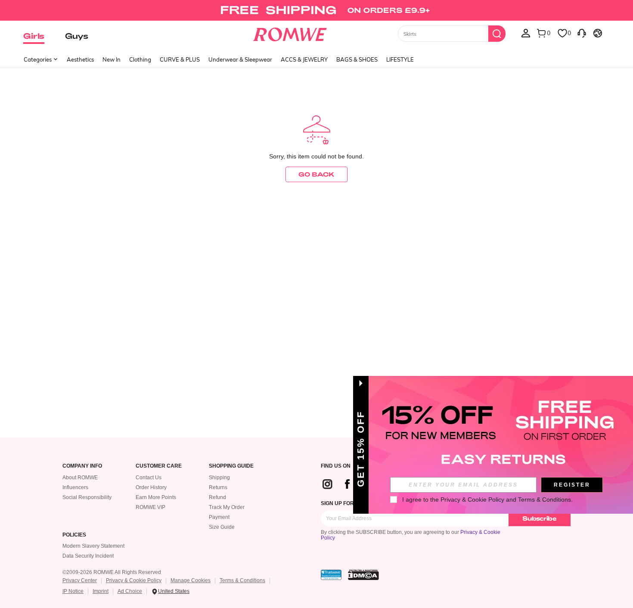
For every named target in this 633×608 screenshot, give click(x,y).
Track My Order (227, 507)
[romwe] (290, 33)
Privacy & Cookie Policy (133, 580)
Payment (219, 517)
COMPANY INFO (82, 466)
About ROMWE (80, 478)
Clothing (140, 59)
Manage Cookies (191, 580)
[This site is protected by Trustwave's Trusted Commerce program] (331, 575)
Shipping (219, 478)
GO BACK (316, 174)
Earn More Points (156, 497)
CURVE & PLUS (180, 59)
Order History (151, 487)
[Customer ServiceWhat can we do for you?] (582, 33)
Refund (217, 497)
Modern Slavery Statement (93, 546)
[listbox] (525, 33)
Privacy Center (79, 580)
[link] (316, 10)
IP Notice (73, 591)
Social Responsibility (87, 497)
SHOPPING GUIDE (231, 466)
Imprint (101, 591)
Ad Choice (130, 591)
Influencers (75, 487)
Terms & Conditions (242, 580)
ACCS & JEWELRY (304, 59)
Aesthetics (80, 59)
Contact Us (148, 478)
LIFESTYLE (400, 59)
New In (111, 59)
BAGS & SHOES (357, 59)
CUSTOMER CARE (159, 466)
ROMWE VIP (150, 507)
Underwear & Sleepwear (240, 59)
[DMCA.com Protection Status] (363, 575)
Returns (218, 487)
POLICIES (74, 535)
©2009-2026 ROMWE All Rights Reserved (111, 572)
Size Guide (222, 527)
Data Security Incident (88, 556)
